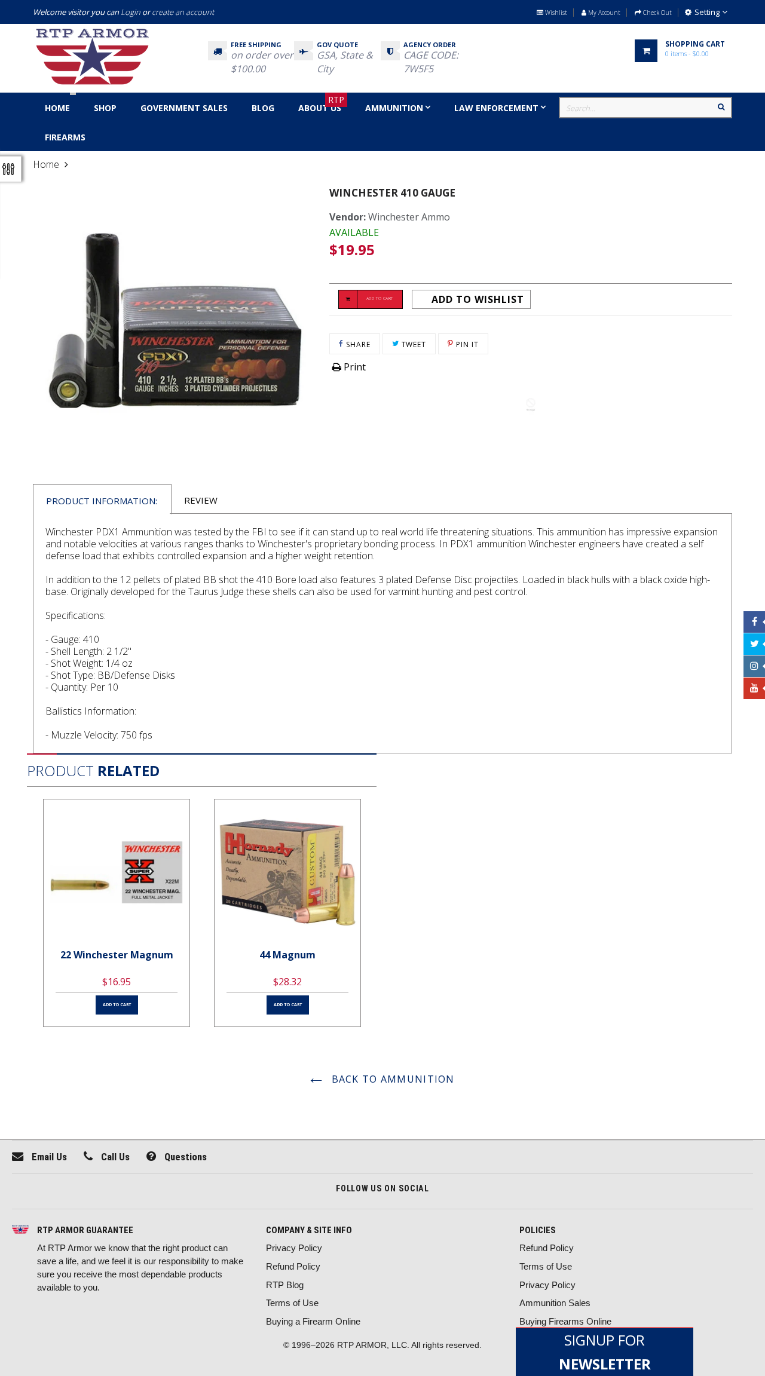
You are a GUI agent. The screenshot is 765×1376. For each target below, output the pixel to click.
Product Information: (101, 501)
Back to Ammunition (391, 1079)
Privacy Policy (294, 1248)
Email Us (48, 1157)
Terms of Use (292, 1303)
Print (353, 366)
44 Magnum (287, 954)
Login (130, 12)
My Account (603, 12)
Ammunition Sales (554, 1303)
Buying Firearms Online (565, 1321)
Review (201, 500)
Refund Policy (293, 1266)
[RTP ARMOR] (20, 1230)
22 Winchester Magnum (116, 954)
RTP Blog (285, 1285)
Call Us (114, 1157)
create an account (183, 12)
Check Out (656, 12)
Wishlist (555, 12)
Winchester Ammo (409, 216)
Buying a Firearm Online (313, 1321)
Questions (184, 1157)
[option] (116, 913)
